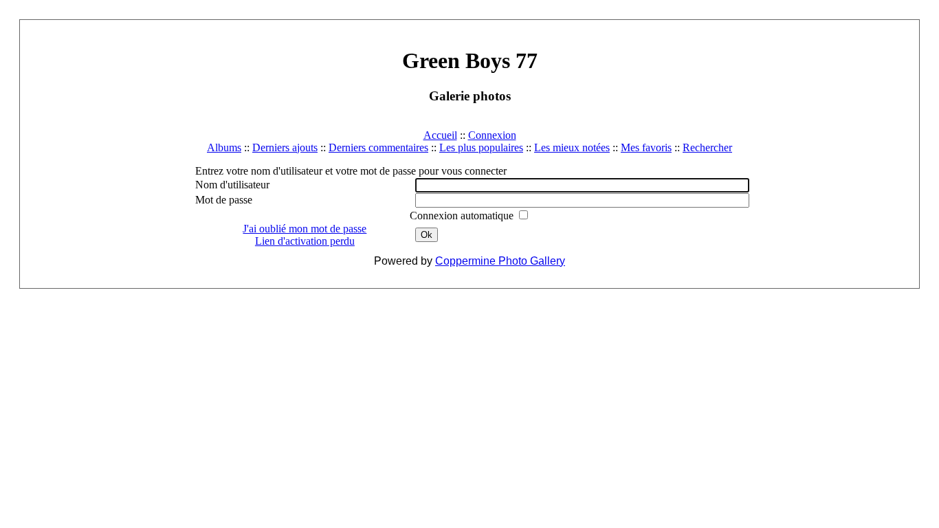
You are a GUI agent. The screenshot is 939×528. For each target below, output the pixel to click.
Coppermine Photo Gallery (500, 261)
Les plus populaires (481, 147)
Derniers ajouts (285, 147)
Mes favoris (646, 147)
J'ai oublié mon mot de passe (304, 228)
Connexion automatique (463, 215)
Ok (426, 235)
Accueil (440, 135)
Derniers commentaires (378, 147)
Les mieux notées (572, 147)
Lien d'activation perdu (305, 241)
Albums (224, 147)
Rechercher (707, 147)
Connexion (492, 135)
